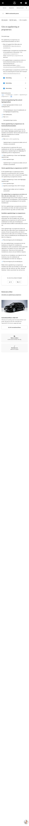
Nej (18, 282)
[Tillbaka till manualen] (3, 13)
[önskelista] (21, 3)
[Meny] (3, 3)
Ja (9, 282)
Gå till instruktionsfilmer (14, 327)
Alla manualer (4, 20)
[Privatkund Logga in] (26, 3)
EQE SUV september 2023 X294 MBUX (13, 20)
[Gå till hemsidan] (14, 3)
